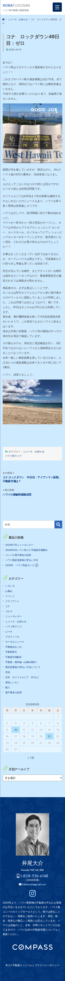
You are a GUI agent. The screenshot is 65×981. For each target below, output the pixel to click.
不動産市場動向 (13, 657)
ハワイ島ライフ (13, 455)
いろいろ (10, 585)
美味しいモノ (12, 682)
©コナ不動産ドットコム (19, 965)
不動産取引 (11, 651)
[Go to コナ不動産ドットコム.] (3, 19)
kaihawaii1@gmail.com (34, 884)
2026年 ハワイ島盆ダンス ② (21, 565)
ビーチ (8, 631)
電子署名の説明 (13, 692)
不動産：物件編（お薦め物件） (21, 662)
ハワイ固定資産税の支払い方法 (21, 560)
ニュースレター (13, 616)
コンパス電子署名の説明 (18, 555)
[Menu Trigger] (57, 7)
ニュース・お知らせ (33, 451)
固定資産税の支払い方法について (22, 667)
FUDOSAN (16, 5)
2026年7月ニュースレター (19, 544)
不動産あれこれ (13, 646)
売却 (7, 672)
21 (49, 736)
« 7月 (31, 757)
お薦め (8, 591)
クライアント (12, 601)
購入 (7, 687)
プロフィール (12, 636)
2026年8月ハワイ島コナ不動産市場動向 (26, 550)
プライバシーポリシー (47, 965)
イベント (10, 596)
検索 (58, 524)
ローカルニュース (14, 641)
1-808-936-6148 (34, 875)
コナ (7, 606)
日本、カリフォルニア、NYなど (22, 677)
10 (15, 729)
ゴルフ (8, 611)
